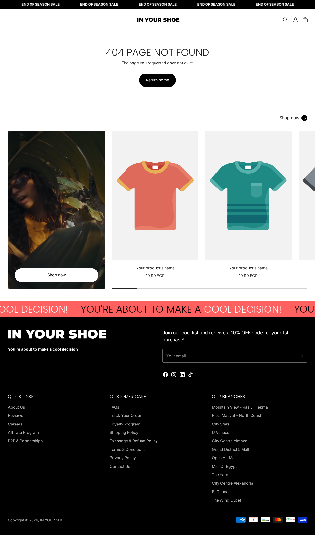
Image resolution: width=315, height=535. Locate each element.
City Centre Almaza (229, 440)
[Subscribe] (301, 356)
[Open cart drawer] (305, 20)
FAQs (114, 407)
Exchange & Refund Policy (134, 440)
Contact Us (120, 466)
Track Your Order (125, 415)
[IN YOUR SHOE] (157, 20)
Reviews (15, 415)
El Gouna (220, 491)
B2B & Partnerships (25, 440)
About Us (16, 407)
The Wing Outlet (226, 500)
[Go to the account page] (295, 20)
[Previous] (118, 205)
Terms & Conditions (127, 449)
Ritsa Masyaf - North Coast (236, 415)
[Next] (301, 205)
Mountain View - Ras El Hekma (240, 407)
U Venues (220, 432)
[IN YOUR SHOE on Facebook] (165, 375)
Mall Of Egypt (224, 466)
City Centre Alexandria (232, 483)
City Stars (221, 424)
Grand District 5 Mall (230, 449)
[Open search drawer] (285, 20)
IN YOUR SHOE (53, 520)
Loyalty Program (125, 424)
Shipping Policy (124, 432)
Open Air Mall (224, 457)
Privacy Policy (123, 457)
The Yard (220, 474)
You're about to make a (161, 309)
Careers (15, 424)
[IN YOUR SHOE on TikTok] (190, 375)
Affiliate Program (23, 432)
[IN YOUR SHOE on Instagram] (174, 375)
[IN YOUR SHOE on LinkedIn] (182, 375)
